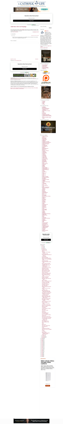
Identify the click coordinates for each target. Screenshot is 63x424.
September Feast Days (45, 268)
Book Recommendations (45, 108)
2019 (42, 350)
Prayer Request (44, 209)
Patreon (43, 102)
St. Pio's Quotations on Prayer (46, 308)
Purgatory (43, 211)
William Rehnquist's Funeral (46, 270)
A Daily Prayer (44, 315)
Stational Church (44, 223)
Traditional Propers (45, 227)
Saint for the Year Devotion (46, 218)
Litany (43, 186)
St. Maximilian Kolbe (45, 253)
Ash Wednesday (44, 145)
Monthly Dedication (45, 192)
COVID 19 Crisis (44, 158)
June (43, 246)
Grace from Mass (44, 280)
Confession (44, 154)
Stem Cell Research (45, 224)
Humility (43, 330)
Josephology (44, 183)
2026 (42, 356)
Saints (43, 323)
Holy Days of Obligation (45, 177)
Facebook (43, 101)
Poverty (43, 327)
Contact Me (44, 68)
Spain (43, 221)
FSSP (43, 174)
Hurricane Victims (44, 250)
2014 (42, 345)
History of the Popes (45, 176)
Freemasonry (44, 173)
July (43, 247)
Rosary (43, 216)
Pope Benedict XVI (45, 204)
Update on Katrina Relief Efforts (46, 258)
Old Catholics (44, 199)
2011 (42, 342)
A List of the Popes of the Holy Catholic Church (46, 319)
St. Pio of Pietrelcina (45, 313)
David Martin (44, 159)
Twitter (43, 103)
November (43, 336)
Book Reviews (44, 107)
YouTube (43, 104)
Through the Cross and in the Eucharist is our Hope (46, 294)
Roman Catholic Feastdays (46, 110)
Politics (43, 203)
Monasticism (44, 191)
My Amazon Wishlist (45, 67)
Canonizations (44, 152)
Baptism (43, 147)
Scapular (43, 219)
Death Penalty (44, 160)
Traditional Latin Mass (45, 226)
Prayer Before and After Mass (46, 304)
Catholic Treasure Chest (45, 269)
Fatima (43, 170)
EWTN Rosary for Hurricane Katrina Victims (46, 266)
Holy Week (43, 178)
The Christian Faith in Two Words (46, 317)
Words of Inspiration (45, 230)
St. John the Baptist (45, 222)
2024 (42, 354)
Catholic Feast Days (45, 272)
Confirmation (44, 155)
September (43, 249)
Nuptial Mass (44, 197)
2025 (42, 355)
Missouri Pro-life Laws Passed (46, 301)
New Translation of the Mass (46, 196)
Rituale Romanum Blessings (46, 213)
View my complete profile (44, 47)
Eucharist (43, 166)
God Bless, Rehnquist (45, 277)
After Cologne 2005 (44, 285)
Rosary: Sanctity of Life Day (46, 263)
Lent (43, 184)
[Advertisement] (44, 402)
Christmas (43, 153)
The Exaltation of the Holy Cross (46, 292)
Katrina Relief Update (45, 260)
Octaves (43, 198)
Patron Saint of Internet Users (46, 316)
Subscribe (31, 20)
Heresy (43, 175)
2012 (42, 343)
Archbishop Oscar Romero (45, 328)
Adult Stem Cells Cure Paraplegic (18, 26)
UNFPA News (44, 309)
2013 (42, 344)
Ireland (43, 182)
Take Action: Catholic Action (46, 325)
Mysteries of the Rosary (45, 276)
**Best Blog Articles (45, 136)
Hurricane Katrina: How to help (46, 267)
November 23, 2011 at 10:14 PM (35, 35)
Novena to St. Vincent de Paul (46, 305)
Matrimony (43, 189)
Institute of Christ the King (46, 181)
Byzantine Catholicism (45, 150)
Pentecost (43, 200)
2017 (42, 348)
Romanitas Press (44, 215)
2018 (42, 349)
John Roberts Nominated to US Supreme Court (46, 264)
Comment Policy (44, 65)
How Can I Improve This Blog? (46, 314)
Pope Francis (44, 205)
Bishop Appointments (45, 148)
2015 (42, 346)
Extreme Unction (44, 167)
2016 (42, 347)
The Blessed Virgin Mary (45, 114)
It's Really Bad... (44, 256)
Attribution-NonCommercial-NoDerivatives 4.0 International (23, 78)
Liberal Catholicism (45, 185)
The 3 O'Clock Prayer (45, 310)
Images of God (44, 334)
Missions (43, 190)
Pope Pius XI (44, 206)
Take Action (44, 113)
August (43, 248)
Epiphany (43, 165)
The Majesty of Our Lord (45, 284)
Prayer (43, 111)
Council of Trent (44, 157)
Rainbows (43, 251)
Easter (43, 162)
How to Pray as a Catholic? (46, 271)
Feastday (43, 171)
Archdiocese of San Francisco (46, 142)
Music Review (44, 194)
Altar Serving (44, 138)
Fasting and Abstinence (45, 168)
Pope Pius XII (44, 207)
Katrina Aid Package (45, 257)
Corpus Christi (44, 156)
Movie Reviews (44, 193)
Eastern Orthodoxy (45, 163)
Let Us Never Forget (45, 283)
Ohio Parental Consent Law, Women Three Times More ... (46, 291)
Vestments (43, 228)
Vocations (43, 229)
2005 (42, 245)
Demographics (44, 161)
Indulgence (43, 180)
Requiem (43, 212)
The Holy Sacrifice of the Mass (46, 115)
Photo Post (44, 202)
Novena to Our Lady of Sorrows (46, 273)
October (43, 335)
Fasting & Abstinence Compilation (45, 109)
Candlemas (44, 151)
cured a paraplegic (22, 29)
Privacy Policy (44, 66)
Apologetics (44, 140)
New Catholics (44, 195)
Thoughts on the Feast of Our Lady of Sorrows (46, 297)
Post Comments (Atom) (18, 60)
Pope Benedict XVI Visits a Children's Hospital (46, 333)
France (43, 172)
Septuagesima (44, 220)
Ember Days (44, 164)
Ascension (43, 144)
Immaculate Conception (45, 179)
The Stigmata (44, 307)
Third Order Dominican (45, 225)
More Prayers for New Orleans (46, 298)
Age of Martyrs (44, 137)
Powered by (29, 24)
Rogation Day (44, 214)
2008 (42, 340)
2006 (42, 338)
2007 (42, 339)
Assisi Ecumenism (45, 146)
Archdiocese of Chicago (45, 141)
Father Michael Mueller (45, 169)
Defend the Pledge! (44, 306)
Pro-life (43, 112)
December (43, 337)
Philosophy (43, 201)
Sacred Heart (44, 217)
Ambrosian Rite (44, 139)
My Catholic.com (44, 320)
